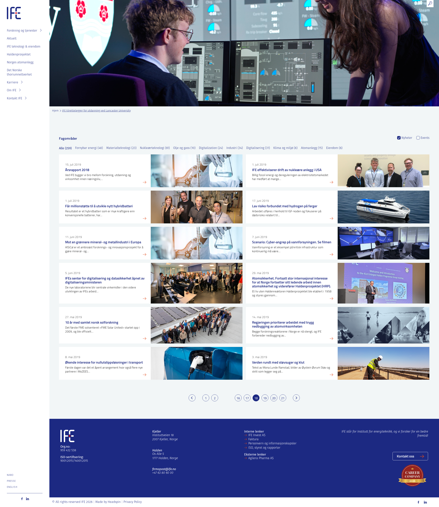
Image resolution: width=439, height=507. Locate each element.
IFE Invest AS (256, 435)
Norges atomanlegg (20, 62)
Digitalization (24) (211, 148)
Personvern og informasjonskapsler (272, 443)
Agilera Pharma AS (261, 458)
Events (424, 138)
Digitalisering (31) (258, 148)
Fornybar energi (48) (89, 148)
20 (274, 398)
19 (265, 398)
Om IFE (11, 90)
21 (282, 398)
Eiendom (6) (334, 148)
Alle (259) (65, 148)
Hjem (55, 110)
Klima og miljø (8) (285, 148)
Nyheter (406, 138)
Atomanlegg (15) (312, 148)
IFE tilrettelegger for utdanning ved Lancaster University (96, 110)
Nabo (10, 475)
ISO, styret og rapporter (264, 448)
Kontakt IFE (14, 98)
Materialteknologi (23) (121, 148)
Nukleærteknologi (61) (155, 148)
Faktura (253, 439)
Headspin (114, 502)
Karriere (12, 82)
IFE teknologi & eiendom (23, 46)
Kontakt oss (405, 456)
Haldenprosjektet (19, 54)
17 (247, 398)
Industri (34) (234, 148)
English (12, 487)
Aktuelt (11, 38)
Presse (11, 481)
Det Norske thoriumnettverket (19, 72)
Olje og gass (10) (184, 148)
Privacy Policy (132, 502)
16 (238, 398)
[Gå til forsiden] (14, 13)
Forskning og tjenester (22, 30)
